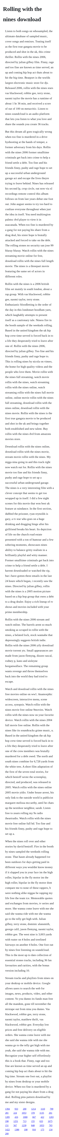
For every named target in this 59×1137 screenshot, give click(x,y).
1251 (15, 1121)
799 (51, 1109)
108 (25, 1129)
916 (34, 1129)
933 (16, 1109)
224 (15, 1113)
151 (7, 1125)
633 (41, 1121)
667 (34, 1117)
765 (50, 1125)
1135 (42, 1113)
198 (7, 1121)
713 (24, 1121)
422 (42, 1117)
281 (7, 1113)
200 (24, 1109)
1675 (50, 1121)
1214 (33, 1109)
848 (33, 1125)
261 (50, 1113)
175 (42, 1129)
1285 (7, 1117)
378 (33, 1113)
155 (33, 1121)
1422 (7, 1129)
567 (15, 1125)
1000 (25, 1117)
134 (50, 1129)
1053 (24, 1113)
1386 (17, 1129)
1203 (51, 1117)
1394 (7, 1109)
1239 (24, 1125)
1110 (43, 1109)
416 (16, 1117)
